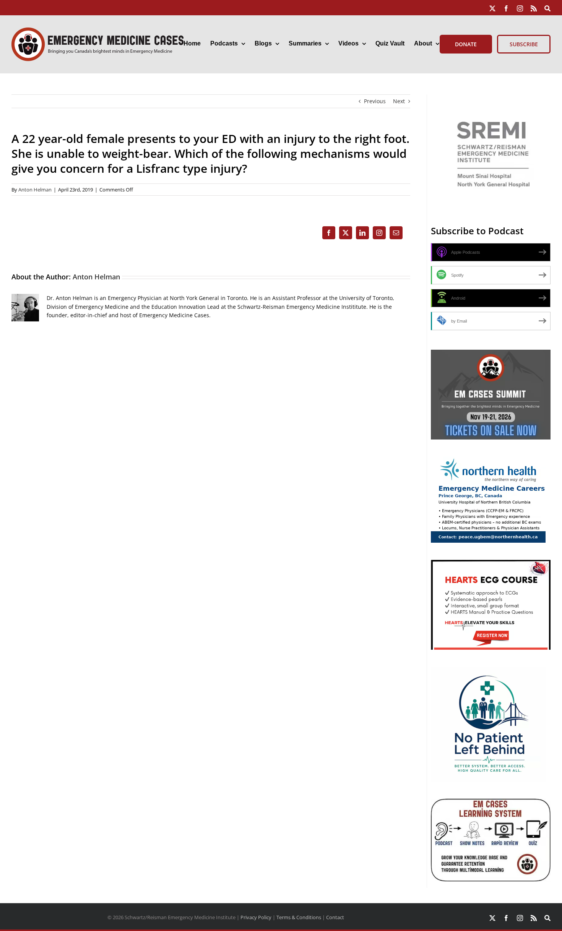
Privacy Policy (255, 917)
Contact (335, 917)
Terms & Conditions (298, 917)
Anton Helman (35, 189)
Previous (375, 101)
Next (399, 101)
